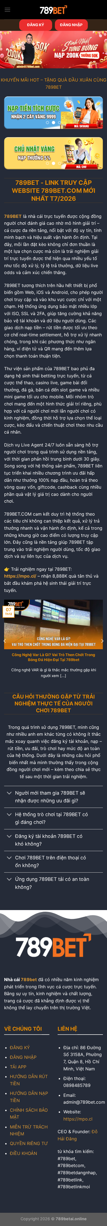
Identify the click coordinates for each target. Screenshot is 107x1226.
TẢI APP (18, 1067)
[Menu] (7, 9)
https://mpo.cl (77, 1119)
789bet (29, 979)
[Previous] (5, 641)
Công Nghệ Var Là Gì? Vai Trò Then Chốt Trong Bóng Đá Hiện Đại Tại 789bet (53, 657)
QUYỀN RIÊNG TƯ (29, 1143)
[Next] (102, 641)
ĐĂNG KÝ (35, 25)
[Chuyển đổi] (9, 794)
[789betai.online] (53, 9)
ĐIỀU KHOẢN (23, 1153)
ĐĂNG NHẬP (71, 25)
